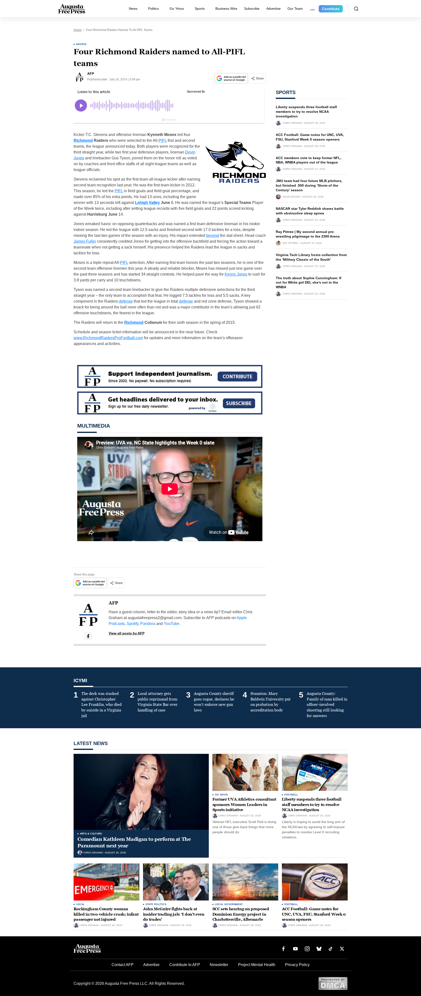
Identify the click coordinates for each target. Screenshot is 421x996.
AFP (113, 603)
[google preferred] (232, 78)
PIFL (163, 140)
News (133, 8)
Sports (200, 8)
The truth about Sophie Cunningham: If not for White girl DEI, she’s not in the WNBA (308, 282)
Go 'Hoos (221, 794)
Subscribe (251, 8)
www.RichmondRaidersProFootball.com (108, 338)
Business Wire (226, 8)
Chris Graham (292, 123)
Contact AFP (123, 965)
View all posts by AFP (126, 633)
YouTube (171, 624)
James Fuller (85, 241)
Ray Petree (290, 243)
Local (80, 904)
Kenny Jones (236, 274)
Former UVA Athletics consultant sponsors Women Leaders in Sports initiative (244, 804)
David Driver (291, 197)
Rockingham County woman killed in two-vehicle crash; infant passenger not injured (106, 914)
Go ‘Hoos (177, 8)
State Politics (156, 904)
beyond (212, 235)
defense (126, 301)
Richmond (83, 140)
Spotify (132, 624)
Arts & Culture (91, 833)
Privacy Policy (297, 965)
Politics (153, 8)
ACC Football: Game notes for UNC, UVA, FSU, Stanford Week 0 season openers (314, 914)
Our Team (295, 8)
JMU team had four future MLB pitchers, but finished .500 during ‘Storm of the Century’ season (309, 185)
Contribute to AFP (184, 965)
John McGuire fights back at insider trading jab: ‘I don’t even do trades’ (173, 914)
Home (78, 30)
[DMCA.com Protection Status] (333, 983)
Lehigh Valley (147, 203)
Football (291, 794)
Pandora (147, 624)
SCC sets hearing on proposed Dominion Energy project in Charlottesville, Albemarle (240, 914)
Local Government (229, 904)
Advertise (273, 8)
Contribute (330, 9)
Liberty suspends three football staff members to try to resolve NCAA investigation (306, 111)
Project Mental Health (256, 965)
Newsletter (219, 965)
